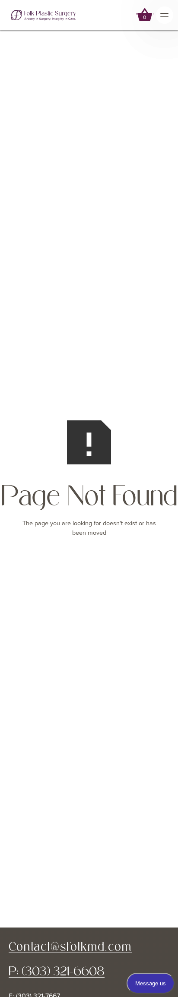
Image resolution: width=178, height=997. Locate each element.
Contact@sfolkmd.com (70, 946)
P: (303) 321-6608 (57, 971)
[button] (144, 15)
